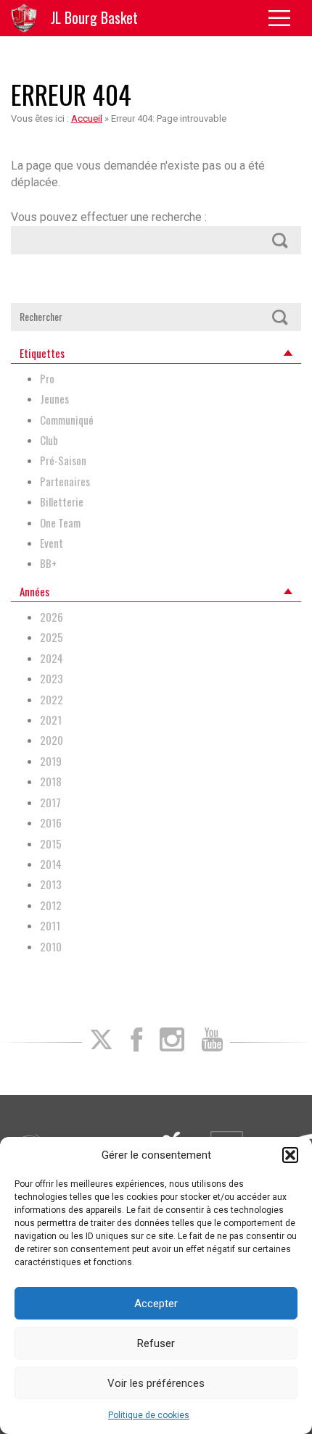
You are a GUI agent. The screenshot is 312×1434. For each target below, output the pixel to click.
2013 (51, 884)
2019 (51, 761)
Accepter (156, 1303)
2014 (51, 864)
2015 (51, 843)
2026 (51, 617)
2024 (51, 658)
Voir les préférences (156, 1383)
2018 (51, 781)
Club (49, 440)
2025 (51, 637)
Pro (47, 378)
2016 (51, 822)
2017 (50, 802)
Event (51, 543)
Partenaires (65, 481)
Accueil (86, 118)
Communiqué (67, 420)
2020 (51, 740)
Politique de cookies (148, 1415)
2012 (51, 905)
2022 (51, 699)
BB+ (48, 563)
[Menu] (284, 18)
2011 (50, 925)
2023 (51, 678)
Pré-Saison (63, 460)
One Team (60, 522)
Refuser (156, 1343)
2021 (51, 720)
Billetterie (61, 501)
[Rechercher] (279, 240)
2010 (51, 946)
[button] (290, 1155)
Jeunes (54, 399)
